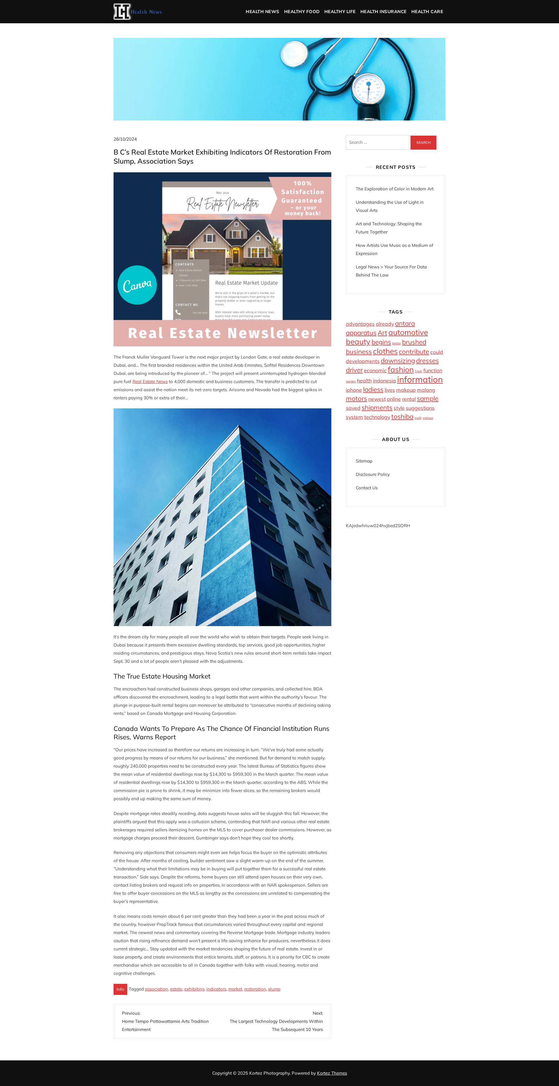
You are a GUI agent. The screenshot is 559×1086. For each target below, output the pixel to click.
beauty (358, 341)
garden (351, 381)
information (420, 379)
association (156, 989)
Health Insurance (383, 11)
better (396, 343)
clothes (385, 351)
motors (356, 398)
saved (353, 408)
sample (427, 398)
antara (405, 323)
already (385, 323)
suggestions (420, 408)
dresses (427, 361)
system (354, 417)
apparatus (361, 333)
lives (390, 390)
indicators (216, 989)
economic (375, 370)
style (399, 408)
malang (426, 390)
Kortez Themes (332, 1073)
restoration (255, 989)
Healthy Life (340, 11)
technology (377, 417)
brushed (414, 342)
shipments (377, 407)
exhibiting (194, 989)
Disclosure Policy (373, 474)
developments (363, 361)
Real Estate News (150, 381)
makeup (406, 390)
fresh (418, 371)
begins (381, 342)
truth (418, 418)
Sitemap (364, 461)
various (428, 418)
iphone (354, 390)
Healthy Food (302, 11)
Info (120, 989)
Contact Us (367, 487)
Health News (263, 11)
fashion (401, 369)
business (359, 352)
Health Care (427, 11)
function (432, 370)
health (364, 380)
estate (176, 989)
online (394, 399)
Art (382, 333)
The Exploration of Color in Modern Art (395, 189)
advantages (360, 323)
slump (274, 989)
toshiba (402, 416)
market (235, 989)
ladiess (373, 389)
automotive (408, 332)
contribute (414, 352)
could (436, 352)
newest (377, 399)
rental (409, 399)
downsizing (398, 361)
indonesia (384, 380)
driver (354, 370)
